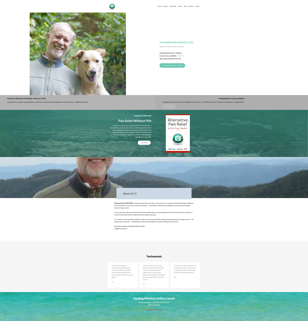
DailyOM (180, 56)
